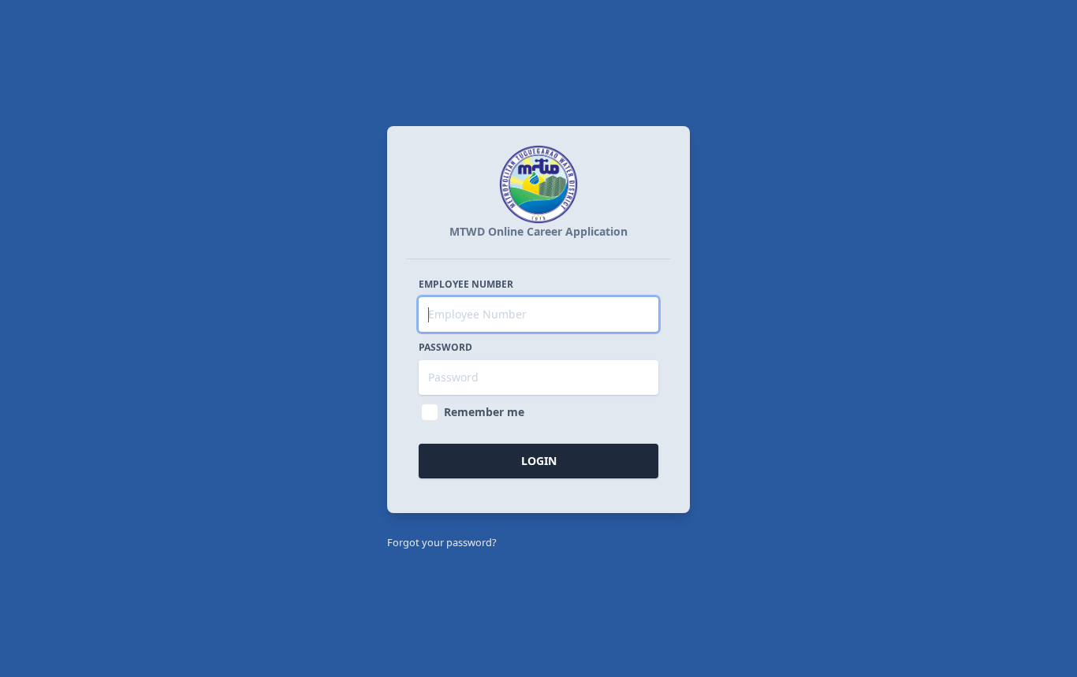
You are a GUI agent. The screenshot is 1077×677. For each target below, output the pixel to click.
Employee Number (466, 284)
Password (445, 347)
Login (539, 460)
